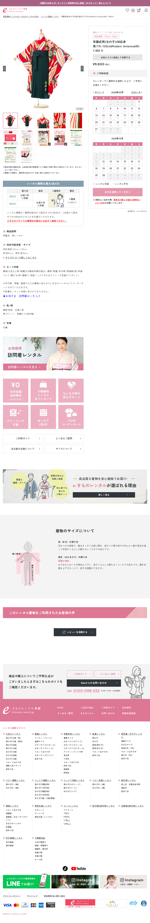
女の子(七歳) (11, 758)
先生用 (66, 755)
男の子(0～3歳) (98, 784)
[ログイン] (133, 10)
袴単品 (66, 772)
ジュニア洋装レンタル (74, 780)
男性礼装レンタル (43, 805)
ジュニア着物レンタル (45, 780)
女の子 (95, 741)
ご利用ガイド (108, 707)
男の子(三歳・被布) (14, 741)
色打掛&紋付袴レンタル (103, 805)
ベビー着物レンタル (15, 780)
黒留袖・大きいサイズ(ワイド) (17, 818)
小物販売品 (40, 837)
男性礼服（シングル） (44, 816)
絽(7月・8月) (126, 755)
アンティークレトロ (43, 737)
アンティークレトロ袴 (73, 751)
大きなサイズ (127, 744)
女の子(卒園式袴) (42, 791)
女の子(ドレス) (70, 791)
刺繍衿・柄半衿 (41, 849)
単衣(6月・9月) (127, 748)
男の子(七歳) (11, 748)
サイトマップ (32, 896)
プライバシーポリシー (12, 896)
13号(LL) (67, 823)
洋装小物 (38, 856)
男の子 (95, 737)
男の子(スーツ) (70, 787)
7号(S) (66, 813)
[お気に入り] (127, 10)
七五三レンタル (13, 733)
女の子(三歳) (11, 751)
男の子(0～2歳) (12, 784)
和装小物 (38, 852)
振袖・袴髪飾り (41, 845)
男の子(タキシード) (72, 784)
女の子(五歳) (11, 755)
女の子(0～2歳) (12, 787)
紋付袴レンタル (128, 780)
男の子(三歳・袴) (13, 737)
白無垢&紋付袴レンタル (132, 805)
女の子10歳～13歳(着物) (45, 798)
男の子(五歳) (11, 744)
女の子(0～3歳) (98, 787)
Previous (4, 69)
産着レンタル (98, 733)
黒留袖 (9, 813)
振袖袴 (66, 769)
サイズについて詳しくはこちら (21, 257)
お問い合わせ (108, 713)
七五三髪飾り (40, 842)
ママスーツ (68, 810)
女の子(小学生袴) (42, 794)
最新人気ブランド (13, 765)
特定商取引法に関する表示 (54, 896)
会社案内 (126, 707)
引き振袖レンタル (14, 837)
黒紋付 (124, 787)
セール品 (38, 859)
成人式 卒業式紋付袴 (130, 784)
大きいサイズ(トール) (44, 748)
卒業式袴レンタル (72, 733)
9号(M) (66, 816)
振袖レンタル (41, 733)
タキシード (39, 810)
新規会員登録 (129, 713)
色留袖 (9, 827)
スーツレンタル (71, 805)
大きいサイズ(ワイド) (44, 755)
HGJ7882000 (142, 211)
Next (82, 69)
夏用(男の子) (97, 744)
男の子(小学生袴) (42, 787)
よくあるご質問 (65, 713)
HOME (60, 707)
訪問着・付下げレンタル (131, 735)
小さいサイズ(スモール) (45, 744)
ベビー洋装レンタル (101, 780)
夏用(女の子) (97, 748)
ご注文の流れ (87, 707)
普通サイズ (39, 741)
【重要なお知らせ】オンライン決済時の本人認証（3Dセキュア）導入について (75, 2)
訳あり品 (9, 769)
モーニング (39, 813)
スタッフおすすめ (13, 762)
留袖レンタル (12, 805)
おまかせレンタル (13, 823)
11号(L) (67, 820)
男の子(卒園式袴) (42, 784)
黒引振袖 (9, 845)
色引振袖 (9, 842)
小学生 (66, 758)
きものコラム (87, 713)
